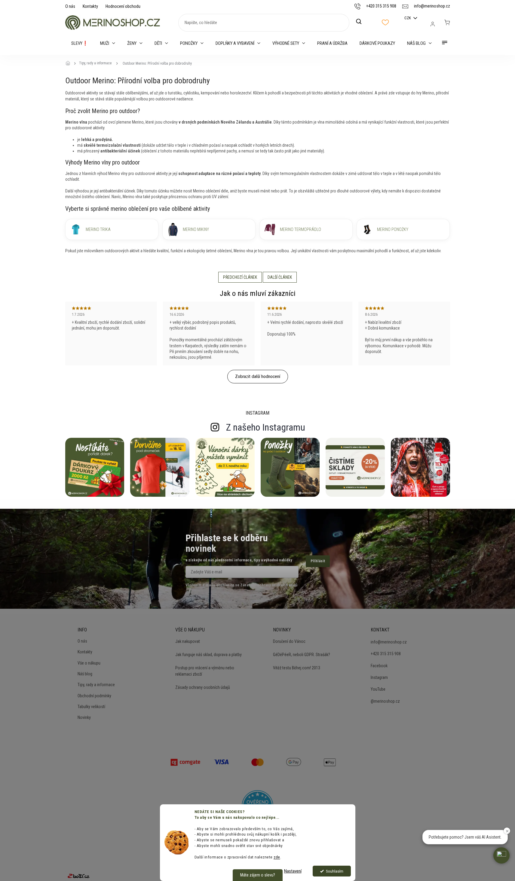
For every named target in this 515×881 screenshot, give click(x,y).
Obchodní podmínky (94, 695)
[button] (501, 855)
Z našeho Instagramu (265, 427)
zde (277, 857)
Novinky (84, 717)
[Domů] (69, 63)
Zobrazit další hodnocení (257, 376)
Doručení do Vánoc (289, 641)
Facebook (379, 665)
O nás (70, 6)
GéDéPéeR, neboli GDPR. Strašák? (301, 654)
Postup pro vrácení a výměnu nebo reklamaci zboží (204, 670)
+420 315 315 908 (386, 653)
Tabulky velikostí (91, 706)
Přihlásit (318, 561)
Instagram (379, 677)
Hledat (362, 21)
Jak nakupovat (187, 641)
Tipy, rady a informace (96, 684)
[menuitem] (79, 43)
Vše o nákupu (89, 663)
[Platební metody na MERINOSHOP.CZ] (185, 761)
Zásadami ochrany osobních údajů (268, 585)
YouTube (378, 689)
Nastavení (293, 871)
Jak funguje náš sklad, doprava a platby (208, 654)
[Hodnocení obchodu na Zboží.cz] (78, 875)
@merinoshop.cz (385, 701)
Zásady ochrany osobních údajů (202, 687)
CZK (408, 18)
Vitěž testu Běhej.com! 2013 (296, 667)
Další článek (280, 277)
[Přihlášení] (433, 24)
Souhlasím (334, 871)
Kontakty (90, 6)
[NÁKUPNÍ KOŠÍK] (447, 23)
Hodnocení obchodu (123, 6)
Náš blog (85, 673)
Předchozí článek (240, 277)
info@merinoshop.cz (389, 642)
